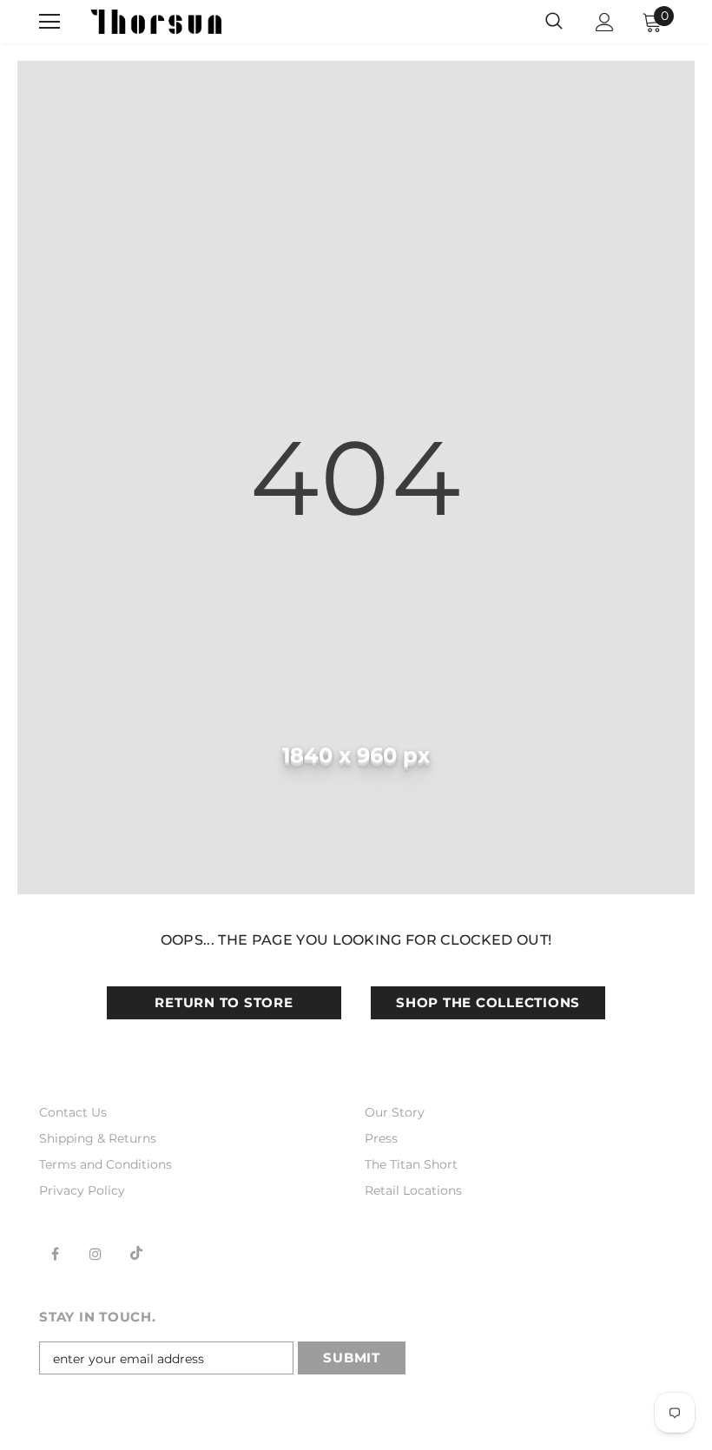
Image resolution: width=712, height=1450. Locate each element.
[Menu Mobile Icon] (49, 21)
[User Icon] (605, 22)
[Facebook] (54, 1253)
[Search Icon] (554, 21)
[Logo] (156, 22)
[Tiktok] (136, 1253)
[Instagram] (95, 1253)
